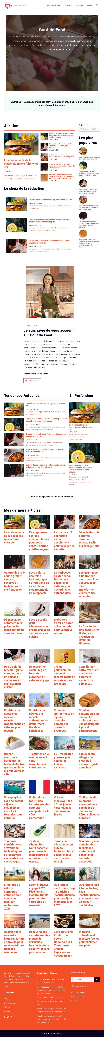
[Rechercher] (97, 979)
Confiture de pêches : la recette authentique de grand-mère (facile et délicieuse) (38, 720)
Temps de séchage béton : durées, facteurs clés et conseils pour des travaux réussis (64, 851)
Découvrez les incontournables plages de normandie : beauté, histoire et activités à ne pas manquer (39, 942)
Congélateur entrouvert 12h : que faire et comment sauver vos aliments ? (89, 675)
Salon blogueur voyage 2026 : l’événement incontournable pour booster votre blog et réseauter (38, 895)
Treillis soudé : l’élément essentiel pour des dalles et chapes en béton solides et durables (89, 808)
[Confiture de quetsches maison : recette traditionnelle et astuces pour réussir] (14, 705)
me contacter (32, 381)
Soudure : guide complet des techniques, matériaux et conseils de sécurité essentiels (89, 851)
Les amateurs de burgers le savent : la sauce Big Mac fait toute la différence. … (79, 436)
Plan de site (76, 1000)
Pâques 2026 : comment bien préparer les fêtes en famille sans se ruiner (14, 626)
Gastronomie (53, 5)
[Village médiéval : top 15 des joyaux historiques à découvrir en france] (64, 792)
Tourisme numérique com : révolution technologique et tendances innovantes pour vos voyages (14, 851)
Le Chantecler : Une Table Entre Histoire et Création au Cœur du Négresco (89, 635)
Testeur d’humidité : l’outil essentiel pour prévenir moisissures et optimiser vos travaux (39, 851)
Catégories (83, 125)
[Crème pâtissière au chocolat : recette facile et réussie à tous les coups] (64, 661)
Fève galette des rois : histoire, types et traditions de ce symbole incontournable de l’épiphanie (61, 176)
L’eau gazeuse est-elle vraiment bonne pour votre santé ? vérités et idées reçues (61, 135)
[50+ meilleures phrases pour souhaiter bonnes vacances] (64, 748)
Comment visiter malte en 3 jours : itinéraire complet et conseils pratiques (64, 720)
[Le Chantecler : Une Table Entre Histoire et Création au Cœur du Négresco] (89, 621)
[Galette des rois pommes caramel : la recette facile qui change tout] (89, 527)
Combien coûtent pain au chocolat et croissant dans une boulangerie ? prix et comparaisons (89, 720)
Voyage (68, 5)
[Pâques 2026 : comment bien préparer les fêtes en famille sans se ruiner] (14, 614)
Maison (79, 5)
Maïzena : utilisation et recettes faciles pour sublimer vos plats (89, 938)
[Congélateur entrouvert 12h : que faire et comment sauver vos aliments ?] (89, 661)
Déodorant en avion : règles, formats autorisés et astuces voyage (39, 673)
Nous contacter (77, 996)
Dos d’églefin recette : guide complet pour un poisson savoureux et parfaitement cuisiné (13, 677)
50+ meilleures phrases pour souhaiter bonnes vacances (63, 760)
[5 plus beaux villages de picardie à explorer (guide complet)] (89, 748)
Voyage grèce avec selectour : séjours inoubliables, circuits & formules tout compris (14, 808)
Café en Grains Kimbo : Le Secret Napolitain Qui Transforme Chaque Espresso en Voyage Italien (63, 943)
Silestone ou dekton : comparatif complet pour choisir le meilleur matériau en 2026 (12, 896)
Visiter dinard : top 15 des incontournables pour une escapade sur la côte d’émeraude (39, 808)
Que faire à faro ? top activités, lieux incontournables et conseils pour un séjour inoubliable (89, 895)
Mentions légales (78, 992)
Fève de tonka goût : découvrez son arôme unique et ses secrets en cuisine (39, 628)
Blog (89, 5)
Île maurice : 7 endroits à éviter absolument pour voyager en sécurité (60, 145)
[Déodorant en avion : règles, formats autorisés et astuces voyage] (39, 661)
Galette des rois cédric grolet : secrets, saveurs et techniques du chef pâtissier (62, 166)
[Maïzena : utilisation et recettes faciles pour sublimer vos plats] (89, 926)
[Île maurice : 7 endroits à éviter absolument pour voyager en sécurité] (64, 527)
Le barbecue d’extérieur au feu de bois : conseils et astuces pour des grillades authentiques (62, 583)
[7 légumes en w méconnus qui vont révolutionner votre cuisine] (39, 748)
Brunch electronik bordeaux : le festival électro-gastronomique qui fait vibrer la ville (14, 764)
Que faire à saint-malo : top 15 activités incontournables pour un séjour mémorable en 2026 (64, 895)
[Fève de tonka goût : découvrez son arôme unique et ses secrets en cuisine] (39, 614)
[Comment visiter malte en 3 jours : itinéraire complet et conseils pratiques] (64, 705)
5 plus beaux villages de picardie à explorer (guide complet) (89, 760)
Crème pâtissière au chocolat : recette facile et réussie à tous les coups (64, 675)
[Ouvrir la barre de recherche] (97, 5)
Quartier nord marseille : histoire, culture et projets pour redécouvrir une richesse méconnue (14, 942)
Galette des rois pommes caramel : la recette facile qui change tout (62, 156)
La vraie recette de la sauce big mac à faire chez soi (21, 163)
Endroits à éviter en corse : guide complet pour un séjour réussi (64, 626)
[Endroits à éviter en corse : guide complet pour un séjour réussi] (64, 614)
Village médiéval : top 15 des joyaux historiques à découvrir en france (63, 806)
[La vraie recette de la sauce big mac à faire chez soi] (14, 527)
